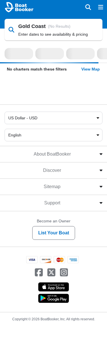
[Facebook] (39, 272)
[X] (51, 272)
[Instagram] (64, 272)
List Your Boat (53, 232)
